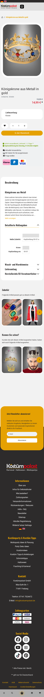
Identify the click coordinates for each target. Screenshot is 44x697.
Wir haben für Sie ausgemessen (16, 153)
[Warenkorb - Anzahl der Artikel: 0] (40, 693)
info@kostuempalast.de (25, 601)
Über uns (22, 485)
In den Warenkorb (22, 133)
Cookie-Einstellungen (27, 687)
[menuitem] (2, 1)
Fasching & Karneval (22, 566)
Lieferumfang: (11, 113)
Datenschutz (37, 683)
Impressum (13, 687)
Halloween (22, 562)
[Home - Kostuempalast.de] (22, 467)
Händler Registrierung (22, 521)
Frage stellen (10, 156)
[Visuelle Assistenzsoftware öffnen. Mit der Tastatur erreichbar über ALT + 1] (20, 7)
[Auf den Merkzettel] (4, 126)
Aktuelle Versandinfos (13, 150)
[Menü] (4, 693)
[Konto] (32, 693)
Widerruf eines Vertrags (22, 525)
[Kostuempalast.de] (9, 6)
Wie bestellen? (22, 493)
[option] (22, 50)
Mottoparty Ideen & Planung (22, 542)
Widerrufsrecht (23, 683)
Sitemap (22, 517)
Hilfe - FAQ (22, 509)
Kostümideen (22, 550)
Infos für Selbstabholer (22, 489)
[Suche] (12, 693)
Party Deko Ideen (22, 546)
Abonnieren (22, 440)
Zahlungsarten (22, 497)
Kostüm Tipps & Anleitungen (22, 554)
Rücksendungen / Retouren (22, 505)
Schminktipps (22, 558)
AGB (13, 683)
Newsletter (22, 513)
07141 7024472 (25, 597)
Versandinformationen (22, 501)
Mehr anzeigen (10, 218)
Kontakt (5, 683)
